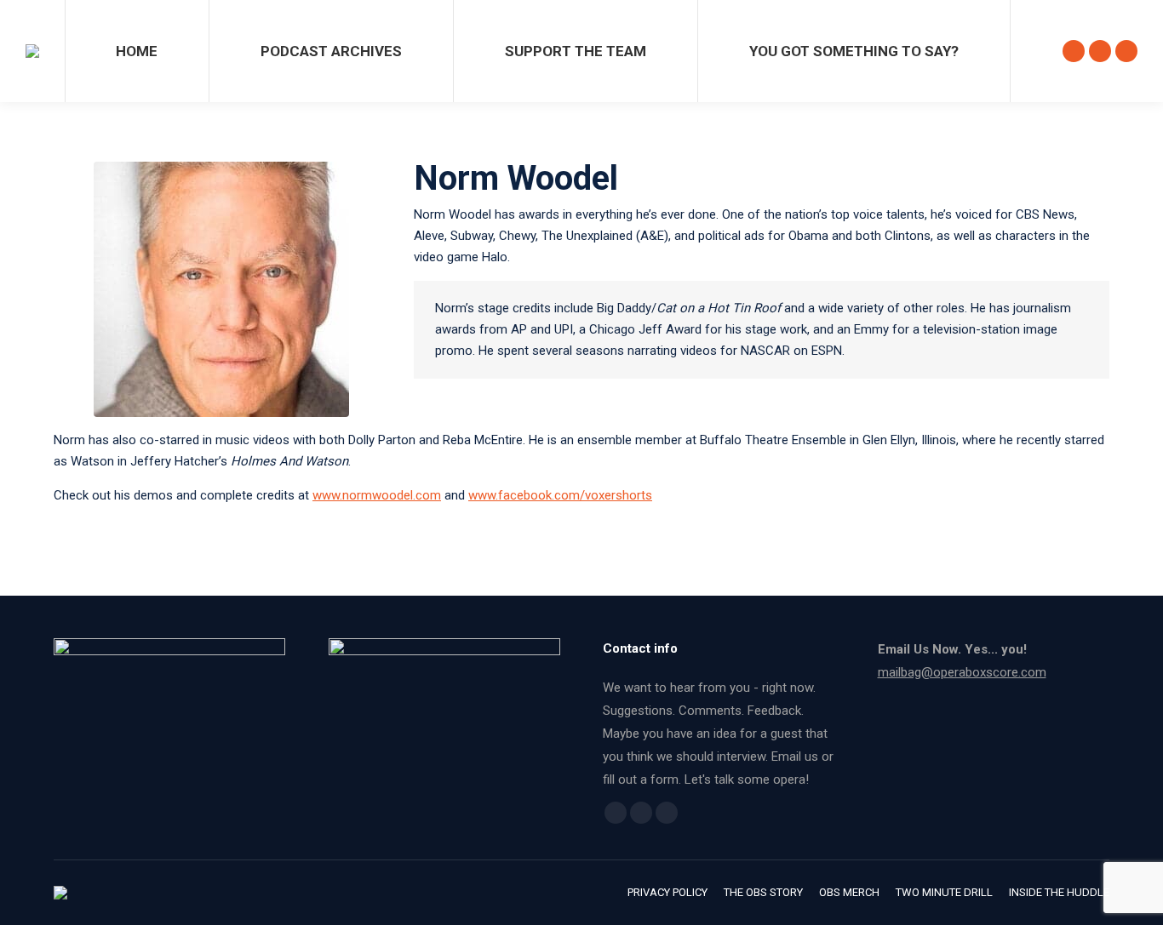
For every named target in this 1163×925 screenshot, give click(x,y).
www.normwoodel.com (376, 495)
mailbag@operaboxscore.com (962, 672)
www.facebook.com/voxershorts (560, 495)
